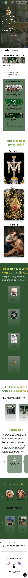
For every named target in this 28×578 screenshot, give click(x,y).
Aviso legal (18, 571)
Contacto (14, 572)
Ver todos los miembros (14, 508)
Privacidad (10, 571)
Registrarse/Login (21, 2)
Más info (14, 470)
